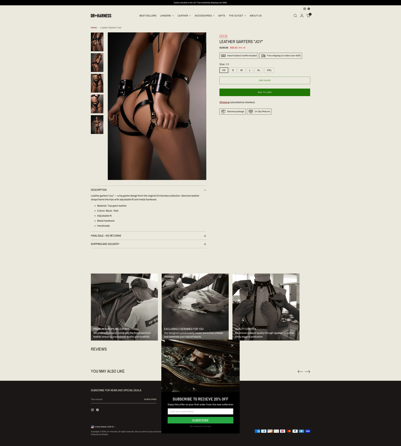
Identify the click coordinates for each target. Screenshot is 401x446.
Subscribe (150, 399)
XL (258, 70)
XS (224, 70)
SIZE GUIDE (265, 80)
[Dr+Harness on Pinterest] (308, 8)
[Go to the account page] (302, 16)
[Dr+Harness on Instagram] (304, 8)
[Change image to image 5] (97, 124)
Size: (224, 64)
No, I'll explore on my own (200, 426)
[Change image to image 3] (97, 83)
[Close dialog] (232, 345)
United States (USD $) (104, 427)
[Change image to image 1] (97, 42)
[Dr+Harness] (101, 16)
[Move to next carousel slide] (307, 371)
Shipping (224, 102)
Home (94, 27)
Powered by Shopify (99, 434)
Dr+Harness (112, 432)
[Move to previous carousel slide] (300, 371)
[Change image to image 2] (97, 62)
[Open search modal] (295, 16)
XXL (269, 70)
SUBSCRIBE (200, 420)
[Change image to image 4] (97, 104)
